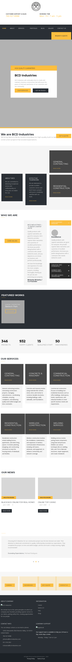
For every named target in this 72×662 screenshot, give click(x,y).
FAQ (39, 611)
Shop (39, 613)
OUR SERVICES (23, 90)
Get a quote (63, 136)
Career (40, 605)
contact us (64, 585)
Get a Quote (46, 585)
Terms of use (41, 658)
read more (36, 167)
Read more (8, 197)
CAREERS (9, 585)
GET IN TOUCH (41, 90)
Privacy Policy (31, 658)
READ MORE (12, 167)
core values (12, 241)
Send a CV (41, 608)
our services (28, 585)
